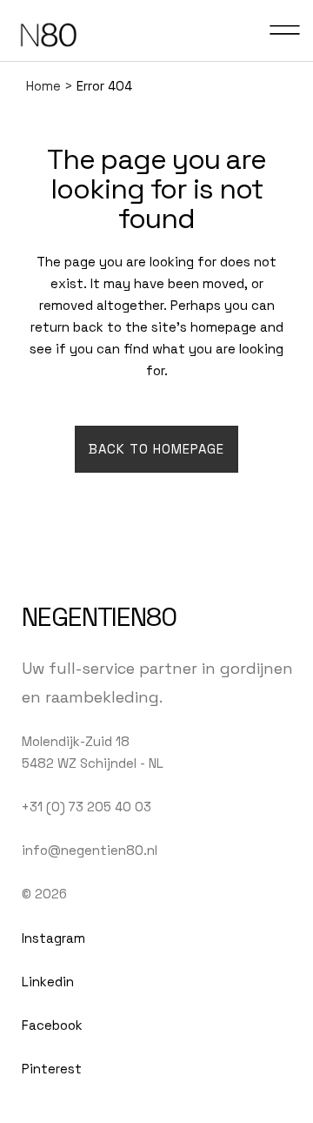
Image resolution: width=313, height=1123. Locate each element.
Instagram (53, 938)
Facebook (52, 1025)
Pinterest (52, 1068)
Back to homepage (156, 448)
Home (43, 85)
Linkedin (48, 981)
